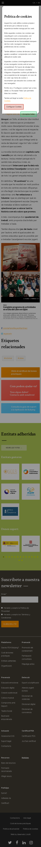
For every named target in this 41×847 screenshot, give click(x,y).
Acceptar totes (29, 114)
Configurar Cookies (14, 107)
